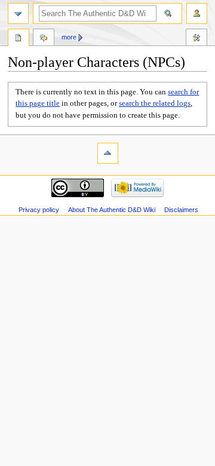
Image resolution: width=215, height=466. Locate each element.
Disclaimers (181, 209)
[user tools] (196, 13)
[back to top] (107, 153)
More (69, 37)
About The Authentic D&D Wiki (111, 209)
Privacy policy (39, 209)
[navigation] (18, 13)
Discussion (43, 38)
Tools (196, 38)
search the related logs (155, 103)
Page (18, 38)
